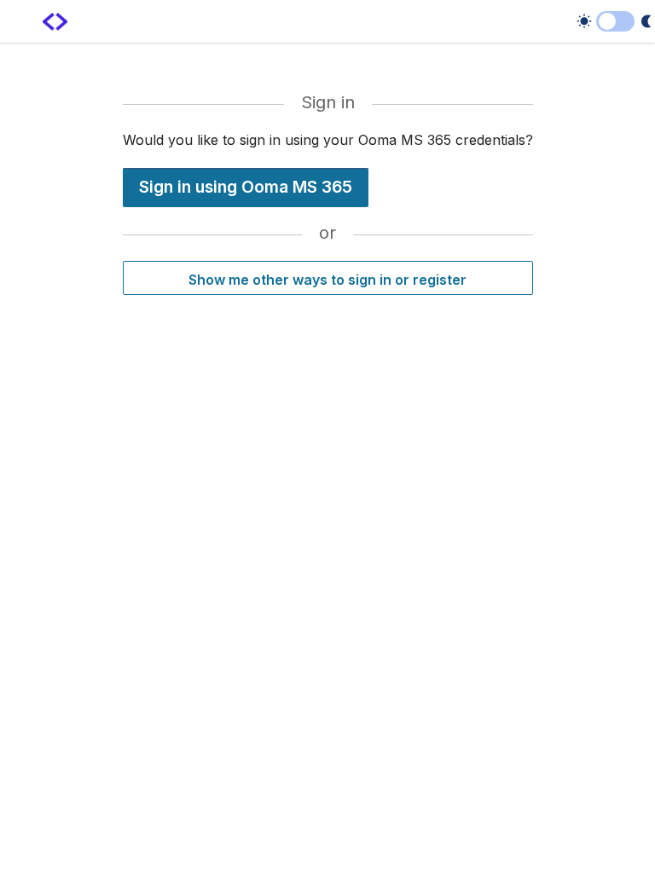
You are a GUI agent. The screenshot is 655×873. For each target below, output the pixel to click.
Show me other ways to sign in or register (327, 279)
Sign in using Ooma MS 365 (245, 186)
